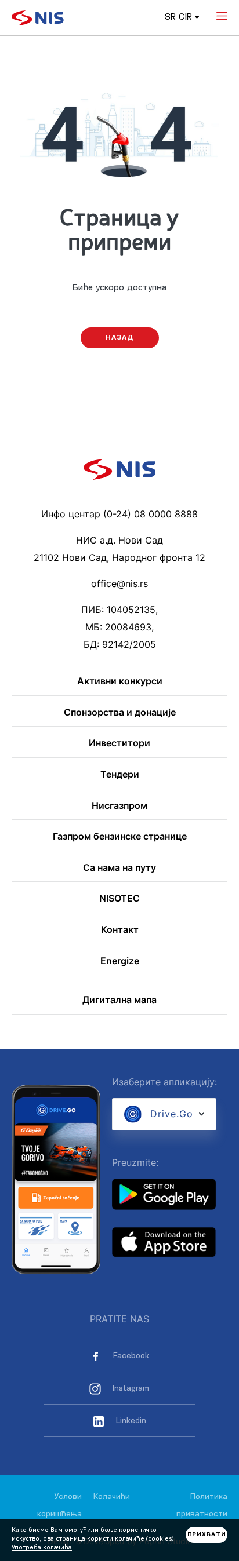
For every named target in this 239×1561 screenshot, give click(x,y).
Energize (119, 961)
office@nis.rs (119, 583)
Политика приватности (201, 1506)
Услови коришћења (59, 1506)
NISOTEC (119, 898)
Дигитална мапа (119, 1000)
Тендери (119, 774)
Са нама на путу (119, 868)
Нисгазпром (119, 806)
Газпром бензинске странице (120, 836)
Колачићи (111, 1497)
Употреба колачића (42, 1548)
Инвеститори (119, 743)
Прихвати (206, 1534)
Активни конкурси (119, 681)
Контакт (120, 930)
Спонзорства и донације (120, 712)
